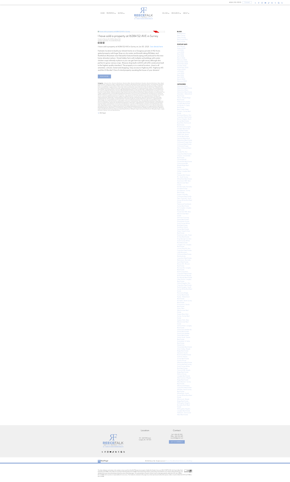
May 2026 (180, 54)
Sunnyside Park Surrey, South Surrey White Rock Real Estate (111, 106)
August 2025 (181, 69)
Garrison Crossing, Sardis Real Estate (139, 93)
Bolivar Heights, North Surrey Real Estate (122, 85)
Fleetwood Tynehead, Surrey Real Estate (153, 92)
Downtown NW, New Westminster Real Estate (184, 182)
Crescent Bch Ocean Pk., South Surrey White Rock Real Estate (184, 177)
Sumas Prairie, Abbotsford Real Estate (154, 105)
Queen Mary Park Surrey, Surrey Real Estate (183, 316)
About (185, 13)
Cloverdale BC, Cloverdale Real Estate (106, 89)
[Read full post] (131, 33)
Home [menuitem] (102, 13)
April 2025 (180, 77)
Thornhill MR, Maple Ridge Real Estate (132, 106)
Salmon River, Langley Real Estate (136, 102)
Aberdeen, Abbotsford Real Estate (149, 83)
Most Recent (181, 46)
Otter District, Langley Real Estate (154, 98)
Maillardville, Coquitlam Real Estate (116, 97)
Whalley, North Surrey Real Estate (150, 107)
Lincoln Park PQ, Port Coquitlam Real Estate (143, 96)
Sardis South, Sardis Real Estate (122, 103)
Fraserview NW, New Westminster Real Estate (121, 93)
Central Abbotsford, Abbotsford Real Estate (145, 87)
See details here (156, 47)
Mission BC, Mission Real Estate (149, 97)
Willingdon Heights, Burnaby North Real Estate (183, 405)
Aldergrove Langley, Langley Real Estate (115, 84)
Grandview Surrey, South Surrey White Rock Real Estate (183, 223)
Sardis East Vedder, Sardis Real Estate (106, 103)
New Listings (181, 35)
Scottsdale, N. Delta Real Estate (137, 103)
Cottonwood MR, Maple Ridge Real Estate (124, 89)
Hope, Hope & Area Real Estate (132, 94)
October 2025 (181, 65)
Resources (175, 13)
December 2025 (182, 62)
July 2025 (180, 71)
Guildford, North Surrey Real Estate (116, 94)
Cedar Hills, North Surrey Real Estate (126, 87)
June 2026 (180, 52)
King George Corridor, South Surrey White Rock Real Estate (184, 240)
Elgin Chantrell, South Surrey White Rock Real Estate (132, 92)
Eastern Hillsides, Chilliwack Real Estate (112, 92)
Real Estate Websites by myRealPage (183, 461)
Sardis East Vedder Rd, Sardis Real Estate (154, 102)
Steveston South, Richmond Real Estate (120, 105)
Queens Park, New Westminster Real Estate (119, 102)
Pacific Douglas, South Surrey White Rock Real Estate (184, 289)
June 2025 (180, 73)
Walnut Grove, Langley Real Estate (149, 106)
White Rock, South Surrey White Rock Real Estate (184, 395)
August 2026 (181, 48)
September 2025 (182, 67)
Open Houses (181, 37)
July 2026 (180, 50)
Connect (247, 2)
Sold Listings (181, 41)
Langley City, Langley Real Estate (126, 96)
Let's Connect (177, 442)
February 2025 (182, 81)
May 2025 (180, 75)
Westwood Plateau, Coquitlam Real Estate (133, 107)
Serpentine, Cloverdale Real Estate (112, 40)
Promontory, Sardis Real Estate (132, 101)
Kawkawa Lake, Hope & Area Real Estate (148, 94)
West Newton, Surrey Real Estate (116, 107)
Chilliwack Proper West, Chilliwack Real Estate (120, 88)
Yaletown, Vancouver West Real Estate (111, 110)
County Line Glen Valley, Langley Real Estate (144, 89)
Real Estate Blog (182, 39)
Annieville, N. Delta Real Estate (131, 84)
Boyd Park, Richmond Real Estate (139, 85)
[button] (255, 3)
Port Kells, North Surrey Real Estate (116, 101)
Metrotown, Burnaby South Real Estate (132, 97)
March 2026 (181, 58)
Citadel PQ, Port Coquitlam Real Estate (139, 88)
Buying (120, 13)
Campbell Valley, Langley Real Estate (109, 87)
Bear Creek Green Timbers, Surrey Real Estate (149, 84)
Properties (110, 13)
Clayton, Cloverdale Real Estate (156, 88)
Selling (165, 13)
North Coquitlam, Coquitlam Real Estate (116, 98)
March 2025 (181, 79)
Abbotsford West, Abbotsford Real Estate (132, 83)
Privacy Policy (169, 461)
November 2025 (182, 63)
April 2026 (180, 56)
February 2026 (182, 60)
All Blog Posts (181, 33)
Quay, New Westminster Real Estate (147, 101)
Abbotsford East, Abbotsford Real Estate (113, 83)
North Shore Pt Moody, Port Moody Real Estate (135, 98)
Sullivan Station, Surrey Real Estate (137, 105)
